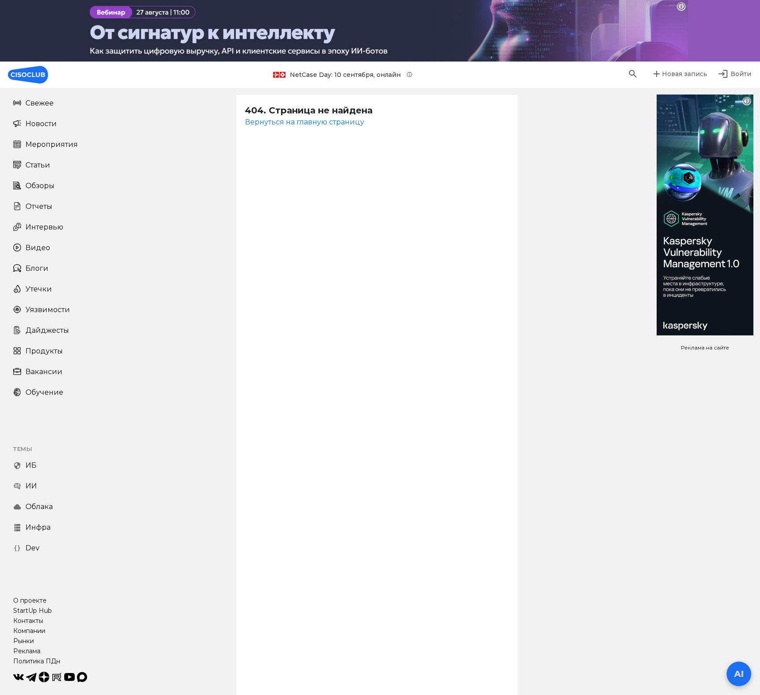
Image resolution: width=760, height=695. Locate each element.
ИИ (31, 486)
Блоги (37, 268)
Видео (38, 248)
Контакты (28, 621)
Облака (39, 506)
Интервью (44, 227)
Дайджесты (47, 330)
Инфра (38, 527)
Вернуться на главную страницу (304, 122)
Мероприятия (52, 144)
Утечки (39, 289)
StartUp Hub (32, 611)
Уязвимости (48, 310)
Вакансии (44, 372)
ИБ (31, 465)
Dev (33, 548)
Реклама (26, 651)
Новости (41, 124)
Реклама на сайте (705, 347)
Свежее (40, 103)
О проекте (30, 600)
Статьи (38, 165)
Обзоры (40, 186)
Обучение (44, 392)
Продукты (44, 351)
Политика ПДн (36, 661)
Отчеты (39, 206)
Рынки (23, 641)
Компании (29, 631)
